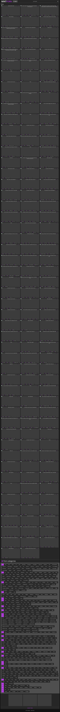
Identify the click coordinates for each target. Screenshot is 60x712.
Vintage (23, 221)
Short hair (3, 673)
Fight (6, 604)
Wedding (30, 687)
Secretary (16, 671)
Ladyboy (18, 636)
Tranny (3, 681)
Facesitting (54, 600)
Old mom (18, 653)
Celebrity (56, 582)
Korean (23, 15)
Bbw (12, 572)
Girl (22, 606)
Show (43, 671)
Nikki (37, 647)
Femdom (17, 600)
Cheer (26, 15)
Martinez (38, 643)
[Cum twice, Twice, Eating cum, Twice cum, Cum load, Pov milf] (49, 455)
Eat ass (56, 188)
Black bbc (55, 80)
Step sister (27, 671)
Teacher (23, 679)
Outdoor (29, 651)
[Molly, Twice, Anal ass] (10, 412)
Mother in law (14, 645)
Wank (39, 687)
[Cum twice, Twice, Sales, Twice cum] (30, 184)
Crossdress (47, 586)
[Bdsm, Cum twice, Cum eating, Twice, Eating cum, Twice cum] (10, 423)
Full (23, 604)
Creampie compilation (5, 588)
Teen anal (32, 679)
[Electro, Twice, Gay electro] (49, 379)
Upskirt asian (49, 134)
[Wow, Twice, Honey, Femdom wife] (10, 434)
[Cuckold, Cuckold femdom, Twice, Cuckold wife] (49, 477)
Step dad (19, 669)
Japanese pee (16, 36)
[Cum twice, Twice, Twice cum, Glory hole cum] (30, 369)
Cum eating (11, 427)
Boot (14, 574)
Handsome (37, 612)
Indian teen (18, 614)
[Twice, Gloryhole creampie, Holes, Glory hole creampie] (49, 401)
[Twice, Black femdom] (10, 97)
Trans (7, 681)
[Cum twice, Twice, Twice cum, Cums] (30, 293)
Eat (2, 156)
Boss (42, 574)
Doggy (51, 594)
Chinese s (35, 286)
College (56, 588)
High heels (27, 612)
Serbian (48, 91)
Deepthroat (31, 594)
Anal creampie (10, 566)
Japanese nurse (51, 626)
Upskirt (6, 683)
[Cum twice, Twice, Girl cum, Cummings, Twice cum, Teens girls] (10, 336)
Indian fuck (37, 614)
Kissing (45, 632)
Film (26, 604)
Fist (37, 600)
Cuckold (42, 481)
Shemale (14, 667)
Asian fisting (29, 570)
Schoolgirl (3, 112)
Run (28, 47)
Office (9, 651)
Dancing (55, 594)
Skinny (31, 667)
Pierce (42, 221)
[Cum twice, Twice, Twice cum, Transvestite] (10, 195)
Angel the (29, 525)
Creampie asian (53, 15)
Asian (9, 564)
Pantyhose (11, 655)
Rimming (19, 663)
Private (26, 657)
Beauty (50, 574)
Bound (23, 492)
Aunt (49, 564)
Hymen (32, 610)
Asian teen (32, 566)
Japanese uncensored (5, 626)
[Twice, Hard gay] (10, 21)
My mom (3, 645)
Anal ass (9, 416)
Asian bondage (4, 570)
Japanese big (40, 628)
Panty (34, 657)
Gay (5, 606)
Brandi (29, 578)
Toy (48, 681)
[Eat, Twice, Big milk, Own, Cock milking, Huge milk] (49, 423)
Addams (10, 570)
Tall (5, 679)
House (47, 612)
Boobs (36, 576)
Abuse (14, 568)
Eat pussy (48, 188)
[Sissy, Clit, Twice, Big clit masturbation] (30, 54)
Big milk (10, 47)
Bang (12, 578)
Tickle (28, 679)
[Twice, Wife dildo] (30, 401)
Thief (28, 681)
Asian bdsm (45, 568)
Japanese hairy (31, 623)
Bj (5, 572)
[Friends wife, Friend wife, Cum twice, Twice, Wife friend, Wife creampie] (30, 97)
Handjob (10, 610)
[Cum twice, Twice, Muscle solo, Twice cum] (49, 314)
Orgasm (17, 651)
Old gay (13, 651)
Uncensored (11, 683)
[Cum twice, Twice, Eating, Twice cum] (49, 54)
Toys (46, 514)
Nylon (6, 647)
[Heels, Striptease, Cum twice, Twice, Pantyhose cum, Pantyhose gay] (49, 260)
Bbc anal (3, 580)
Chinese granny (4, 590)
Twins (41, 308)
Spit (22, 675)
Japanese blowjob (35, 630)
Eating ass (52, 188)
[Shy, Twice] (10, 162)
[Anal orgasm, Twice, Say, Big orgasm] (49, 195)
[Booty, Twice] (10, 401)
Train (11, 681)
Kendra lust (14, 632)
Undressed (55, 91)
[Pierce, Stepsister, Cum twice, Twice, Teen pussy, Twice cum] (49, 217)
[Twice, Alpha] (10, 130)
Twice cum (52, 58)
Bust (51, 91)
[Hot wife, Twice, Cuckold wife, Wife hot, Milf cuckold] (49, 282)
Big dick (8, 578)
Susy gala (30, 210)
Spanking (26, 667)
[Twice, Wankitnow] (10, 444)
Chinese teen (31, 584)
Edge (14, 525)
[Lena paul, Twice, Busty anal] (49, 173)
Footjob (13, 600)
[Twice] (30, 21)
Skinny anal (52, 675)
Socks (3, 677)
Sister (18, 667)
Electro (42, 384)
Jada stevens (42, 145)
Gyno (34, 606)
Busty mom (12, 580)
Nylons (45, 647)
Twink (21, 681)
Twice (8, 15)
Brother (38, 574)
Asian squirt (26, 264)
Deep (3, 123)
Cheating (43, 582)
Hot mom (28, 610)
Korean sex (54, 632)
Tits (14, 681)
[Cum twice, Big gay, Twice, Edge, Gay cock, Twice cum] (10, 520)
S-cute (16, 677)
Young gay (26, 691)
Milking (3, 47)
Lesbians (39, 636)
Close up (27, 586)
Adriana (42, 36)
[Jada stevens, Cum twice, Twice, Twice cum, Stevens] (49, 141)
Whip (17, 687)
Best (21, 580)
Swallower (26, 514)
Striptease (45, 264)
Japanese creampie (47, 15)
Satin (3, 188)
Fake (50, 600)
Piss (15, 655)
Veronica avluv (22, 685)
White (14, 687)
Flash (28, 602)
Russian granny (43, 663)
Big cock (46, 574)
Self (10, 675)
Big (2, 373)
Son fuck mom (42, 675)
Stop (37, 675)
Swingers (14, 675)
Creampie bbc (51, 80)
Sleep (6, 667)
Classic (42, 584)
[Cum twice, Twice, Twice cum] (10, 86)
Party (25, 655)
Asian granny (28, 568)
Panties (22, 657)
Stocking (42, 667)
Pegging (29, 655)
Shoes (45, 669)
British (17, 580)
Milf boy (8, 645)
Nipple (24, 647)
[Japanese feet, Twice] (10, 10)
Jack (50, 628)
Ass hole (52, 514)
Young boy (21, 691)
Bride (26, 574)
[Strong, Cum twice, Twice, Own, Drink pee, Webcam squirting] (49, 238)
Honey (9, 438)
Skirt (27, 673)
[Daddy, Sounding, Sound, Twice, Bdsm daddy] (49, 390)
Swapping (53, 673)
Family (22, 600)
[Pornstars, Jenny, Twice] (30, 238)
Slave (38, 667)
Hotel (39, 610)
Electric (23, 351)
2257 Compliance (28, 710)
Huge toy (6, 481)
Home (49, 610)
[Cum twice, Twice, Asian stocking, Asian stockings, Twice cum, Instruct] (30, 65)
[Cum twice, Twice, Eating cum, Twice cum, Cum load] (10, 238)
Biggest (46, 576)
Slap (3, 671)
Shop (57, 675)
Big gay (49, 112)
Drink (3, 596)
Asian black (18, 568)
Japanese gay (4, 58)
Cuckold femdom (46, 481)
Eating (49, 58)
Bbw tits (33, 145)
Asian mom (19, 570)
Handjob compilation (5, 612)
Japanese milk (4, 621)
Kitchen (41, 632)
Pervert (42, 134)
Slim (49, 673)
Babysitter (42, 578)
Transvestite (15, 199)
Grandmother (18, 608)
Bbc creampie (43, 80)
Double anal (30, 596)
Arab (19, 564)
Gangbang (18, 606)
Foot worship (41, 600)
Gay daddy (8, 608)
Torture (45, 679)
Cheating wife (23, 590)
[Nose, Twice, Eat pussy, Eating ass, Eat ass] (49, 184)
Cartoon (36, 582)
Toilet (19, 679)
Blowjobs (6, 286)
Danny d (17, 596)
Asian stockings (36, 69)
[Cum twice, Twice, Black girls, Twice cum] (49, 65)
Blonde (47, 578)
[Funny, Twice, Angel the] (30, 520)
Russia (23, 663)
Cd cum (34, 557)
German (13, 606)
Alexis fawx (23, 564)
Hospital (42, 612)
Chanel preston (21, 586)
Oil (25, 651)
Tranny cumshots (51, 525)
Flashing (47, 602)
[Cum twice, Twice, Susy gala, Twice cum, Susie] (30, 206)
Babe (49, 576)
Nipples (14, 649)
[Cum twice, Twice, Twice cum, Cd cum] (30, 553)
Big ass (49, 572)
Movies (28, 643)
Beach (7, 574)
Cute (47, 582)
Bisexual (18, 576)
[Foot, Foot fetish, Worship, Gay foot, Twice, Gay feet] (30, 314)
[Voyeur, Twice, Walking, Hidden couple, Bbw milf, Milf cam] (30, 358)
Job (23, 630)
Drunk (15, 594)
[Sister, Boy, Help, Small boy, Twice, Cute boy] (49, 21)
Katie (3, 634)
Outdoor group (45, 651)
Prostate (44, 156)
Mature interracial (11, 145)
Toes (24, 681)
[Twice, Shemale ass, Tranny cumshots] (49, 520)
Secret (7, 677)
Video (27, 685)
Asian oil (27, 566)
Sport (7, 675)
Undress (45, 91)
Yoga (9, 691)
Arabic (14, 570)
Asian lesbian (16, 566)
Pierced (42, 657)
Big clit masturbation (32, 58)
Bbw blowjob (28, 145)
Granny (9, 606)
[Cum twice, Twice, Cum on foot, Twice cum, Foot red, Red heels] (10, 260)
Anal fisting (4, 568)
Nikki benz (14, 647)
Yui (17, 691)
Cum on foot (11, 264)
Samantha (47, 671)
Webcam (21, 687)
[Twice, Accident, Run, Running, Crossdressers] (30, 43)
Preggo (31, 657)
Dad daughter (11, 596)
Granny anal (54, 606)
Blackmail (3, 578)
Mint (6, 1)
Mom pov (23, 643)
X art (8, 689)
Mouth (42, 643)
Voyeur (23, 362)
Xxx (5, 689)
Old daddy (39, 651)
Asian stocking (31, 69)
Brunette (27, 576)
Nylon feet (19, 647)
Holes (51, 405)
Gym (37, 606)
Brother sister (8, 576)
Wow (3, 438)
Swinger (19, 673)
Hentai (6, 610)
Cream (40, 588)
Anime (13, 564)
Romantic (14, 663)
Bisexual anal (41, 576)
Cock (39, 586)
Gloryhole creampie (46, 405)
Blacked (36, 572)
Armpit (50, 566)
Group (25, 606)
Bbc (18, 572)
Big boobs (54, 574)
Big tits (22, 574)
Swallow (30, 669)
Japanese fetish (34, 628)
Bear (34, 574)
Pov (53, 655)
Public (22, 655)
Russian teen (32, 663)
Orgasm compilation (5, 653)
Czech (7, 584)
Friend (56, 602)
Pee (18, 655)
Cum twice (42, 58)
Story (41, 669)
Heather (15, 123)
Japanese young (29, 626)
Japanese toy (28, 630)
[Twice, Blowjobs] (10, 282)
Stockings (49, 669)
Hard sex (51, 123)
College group (25, 584)
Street (26, 675)
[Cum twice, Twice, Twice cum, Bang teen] (30, 227)
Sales (29, 188)
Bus (15, 572)
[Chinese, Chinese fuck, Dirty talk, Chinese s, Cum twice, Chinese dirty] (30, 282)
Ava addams (35, 564)
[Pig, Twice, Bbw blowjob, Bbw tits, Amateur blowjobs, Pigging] (30, 141)
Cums (34, 297)
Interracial (13, 614)
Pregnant (6, 655)
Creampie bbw (11, 590)
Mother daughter (13, 643)
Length (29, 351)
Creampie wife (17, 275)
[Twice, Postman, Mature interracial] (10, 141)
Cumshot (16, 586)
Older (54, 651)
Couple (35, 586)
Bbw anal (31, 572)
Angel (49, 568)
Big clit (3, 576)
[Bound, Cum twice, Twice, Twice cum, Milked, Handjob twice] (30, 488)
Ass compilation (55, 566)
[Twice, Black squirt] (49, 358)
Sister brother (41, 673)
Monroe (25, 36)
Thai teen (36, 681)
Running (32, 47)
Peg (10, 657)
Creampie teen (10, 123)
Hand (48, 156)
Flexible (38, 602)
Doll (22, 594)
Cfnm (38, 584)
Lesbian (6, 636)
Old (5, 651)
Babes (33, 578)
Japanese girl (32, 621)
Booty (3, 405)
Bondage (40, 572)
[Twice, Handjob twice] (10, 510)
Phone (18, 657)
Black (27, 572)
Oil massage (27, 653)
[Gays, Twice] (49, 488)
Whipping (35, 687)
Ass (16, 564)
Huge (52, 610)
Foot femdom (33, 602)
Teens (53, 679)
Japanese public (11, 630)
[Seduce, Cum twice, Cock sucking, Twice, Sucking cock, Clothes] (49, 412)
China (14, 582)
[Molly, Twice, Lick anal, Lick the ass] (10, 249)
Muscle (7, 643)
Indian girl (23, 614)
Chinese (23, 286)
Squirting (6, 36)
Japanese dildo (4, 623)
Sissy (22, 58)
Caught (12, 588)
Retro (48, 663)
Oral (22, 653)
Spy (45, 667)
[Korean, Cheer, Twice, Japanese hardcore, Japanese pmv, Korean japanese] (30, 10)
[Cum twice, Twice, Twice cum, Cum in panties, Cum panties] (30, 455)
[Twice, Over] (30, 499)
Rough (52, 663)
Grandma (41, 606)
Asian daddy (52, 156)
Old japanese (34, 651)
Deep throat (37, 594)
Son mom (11, 677)
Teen (8, 679)
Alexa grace (29, 564)
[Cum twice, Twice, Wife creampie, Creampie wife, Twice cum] (10, 271)
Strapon (12, 671)
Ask (5, 460)
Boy (3, 574)
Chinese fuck (27, 286)
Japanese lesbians (11, 628)
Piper (38, 657)
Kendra (49, 632)
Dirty (6, 596)
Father (46, 600)
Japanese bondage (53, 621)
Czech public (44, 588)
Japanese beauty (25, 621)
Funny (22, 525)
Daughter (10, 592)
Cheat (31, 586)
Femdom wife (13, 438)
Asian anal (40, 564)
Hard (15, 612)
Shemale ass (45, 525)
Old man (21, 651)
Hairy (14, 610)
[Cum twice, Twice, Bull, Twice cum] (30, 379)
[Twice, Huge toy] (10, 477)
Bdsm (3, 427)
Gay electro (48, 384)
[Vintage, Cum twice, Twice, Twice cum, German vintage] (30, 217)
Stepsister (45, 221)
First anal (51, 602)
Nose (41, 188)
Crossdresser (19, 584)
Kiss (18, 632)
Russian (9, 663)
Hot (36, 610)
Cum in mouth (47, 584)
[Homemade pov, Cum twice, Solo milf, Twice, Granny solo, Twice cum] (49, 347)
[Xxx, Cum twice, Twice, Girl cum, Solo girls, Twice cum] (30, 531)
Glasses (3, 608)
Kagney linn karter (35, 632)
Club (15, 588)
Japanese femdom (11, 623)
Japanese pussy (22, 626)
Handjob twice (33, 36)
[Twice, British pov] (10, 553)
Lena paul (34, 636)
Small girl (30, 675)
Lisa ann (10, 636)
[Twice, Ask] (10, 455)
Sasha (45, 673)
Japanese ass (17, 626)
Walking (29, 362)
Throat (32, 681)
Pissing (44, 655)
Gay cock (17, 525)
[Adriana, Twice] (49, 32)
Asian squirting (31, 264)
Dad (41, 156)
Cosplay (10, 582)
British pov (6, 557)
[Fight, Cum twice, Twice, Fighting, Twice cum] (10, 325)
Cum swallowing (36, 427)
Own (50, 427)
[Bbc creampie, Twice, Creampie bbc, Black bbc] (49, 75)
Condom (32, 588)
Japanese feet (4, 15)
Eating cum (13, 156)
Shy (2, 167)
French (14, 604)
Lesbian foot (24, 636)
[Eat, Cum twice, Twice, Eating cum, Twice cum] (10, 151)
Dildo (11, 594)
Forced (30, 600)
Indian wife (43, 614)
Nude (33, 647)
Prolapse (14, 657)
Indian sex (28, 614)
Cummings (14, 340)
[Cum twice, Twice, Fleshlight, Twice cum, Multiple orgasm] (10, 542)
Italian (33, 614)
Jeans (12, 626)
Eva (9, 598)
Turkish (41, 681)
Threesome (37, 679)
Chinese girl (4, 586)
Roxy (5, 663)
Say (49, 199)
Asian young (46, 123)
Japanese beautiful (18, 630)
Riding (27, 663)
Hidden (18, 610)
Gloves (49, 606)
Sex (37, 669)
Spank (22, 667)
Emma (21, 598)
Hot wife (42, 286)
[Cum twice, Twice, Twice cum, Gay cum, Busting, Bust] (10, 531)
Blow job (53, 576)
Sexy (15, 673)
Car (10, 584)
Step (7, 669)
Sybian (19, 675)
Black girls (49, 69)
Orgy (50, 651)
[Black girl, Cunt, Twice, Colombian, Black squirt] (49, 336)
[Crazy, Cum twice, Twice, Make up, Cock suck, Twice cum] (10, 390)
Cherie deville (27, 588)
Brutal (25, 578)
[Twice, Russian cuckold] (10, 173)
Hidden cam (44, 610)
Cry (36, 588)
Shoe (26, 669)
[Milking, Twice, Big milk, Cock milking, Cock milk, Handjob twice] (10, 43)
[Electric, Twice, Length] (30, 347)
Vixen (13, 685)
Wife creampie (12, 275)
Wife (5, 687)
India (9, 614)
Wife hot (53, 286)
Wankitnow (12, 188)
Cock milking (14, 47)
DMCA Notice (32, 710)
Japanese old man (19, 628)
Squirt (3, 36)
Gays (41, 492)
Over (25, 503)
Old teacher (13, 112)
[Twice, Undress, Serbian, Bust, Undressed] (49, 86)
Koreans (22, 632)
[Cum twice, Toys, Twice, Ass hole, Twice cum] (49, 510)
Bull (29, 384)
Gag (27, 608)
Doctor (3, 594)
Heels (41, 264)
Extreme (17, 598)
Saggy (54, 669)
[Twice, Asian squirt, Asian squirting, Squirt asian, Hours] (30, 260)
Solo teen (7, 671)
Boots (56, 572)
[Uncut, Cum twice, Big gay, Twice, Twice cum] (49, 108)
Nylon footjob (4, 649)
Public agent (49, 655)
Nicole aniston (29, 647)
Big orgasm (52, 199)
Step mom (50, 667)
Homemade (23, 610)
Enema (6, 598)
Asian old (42, 123)
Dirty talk (31, 286)
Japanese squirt (11, 36)
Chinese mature (20, 588)
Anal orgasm (42, 199)
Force (33, 600)
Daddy (6, 592)
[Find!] (57, 1)
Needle (41, 647)
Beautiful (30, 574)
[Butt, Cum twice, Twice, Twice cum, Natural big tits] (10, 217)
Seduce (42, 416)
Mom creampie (52, 643)
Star (8, 673)
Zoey (22, 36)
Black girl (42, 340)
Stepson (24, 673)
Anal (5, 564)
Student (14, 669)
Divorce (45, 438)
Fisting (26, 600)
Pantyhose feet (47, 657)
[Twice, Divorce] (49, 434)
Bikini (56, 578)
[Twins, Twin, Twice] (49, 303)
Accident (26, 47)
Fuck (24, 602)
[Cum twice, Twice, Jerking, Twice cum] (49, 542)
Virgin (6, 685)
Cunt (45, 340)
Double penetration (23, 596)
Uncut (42, 112)
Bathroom (16, 578)
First (3, 604)
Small (23, 669)
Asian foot (4, 566)
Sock (51, 671)
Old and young (8, 112)
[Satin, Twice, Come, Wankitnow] (10, 184)
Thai (12, 679)
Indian (6, 614)
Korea (6, 632)
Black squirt (45, 362)
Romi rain (37, 663)
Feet (9, 600)
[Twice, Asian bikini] (30, 325)
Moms (3, 643)
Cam (3, 584)
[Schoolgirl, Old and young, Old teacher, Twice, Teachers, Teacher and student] (10, 108)
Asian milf (9, 568)
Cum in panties (35, 460)
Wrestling (26, 687)
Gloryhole (23, 608)
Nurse (9, 647)
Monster (19, 643)
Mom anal (46, 643)
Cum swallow (23, 427)
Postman (6, 145)
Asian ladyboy (54, 568)
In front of (48, 614)
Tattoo (45, 681)
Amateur (42, 566)
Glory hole (36, 608)
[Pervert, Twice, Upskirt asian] (49, 130)
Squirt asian (36, 264)
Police (3, 657)
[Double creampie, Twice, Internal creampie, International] (49, 249)
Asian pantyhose (54, 564)
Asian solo (24, 570)
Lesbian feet (29, 636)
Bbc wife (23, 576)
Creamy (43, 586)
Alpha (6, 134)
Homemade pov (43, 351)
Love (50, 636)
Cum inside (53, 584)
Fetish (3, 602)
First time (12, 602)
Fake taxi (7, 602)
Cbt (32, 582)
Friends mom (19, 604)
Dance (8, 594)
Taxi (41, 679)
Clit (24, 58)
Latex (14, 636)
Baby (10, 574)
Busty (8, 580)
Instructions (54, 210)
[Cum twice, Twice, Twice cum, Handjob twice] (10, 358)
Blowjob (18, 574)
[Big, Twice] (10, 369)
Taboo (16, 679)
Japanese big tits (18, 623)
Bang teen (34, 232)
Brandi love (22, 572)
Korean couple (28, 632)
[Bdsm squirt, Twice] (49, 162)
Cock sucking (50, 416)
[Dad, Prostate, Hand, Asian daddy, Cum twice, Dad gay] (49, 151)
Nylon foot (49, 647)
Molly (3, 416)
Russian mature (4, 665)
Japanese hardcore (33, 15)
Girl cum (11, 340)
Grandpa (29, 606)
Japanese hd (46, 628)
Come (9, 188)
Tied (49, 679)
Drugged (26, 594)
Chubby (42, 15)
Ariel (46, 566)
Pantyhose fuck (39, 655)
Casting (51, 582)
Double (19, 594)
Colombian (51, 340)
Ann (23, 566)
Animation (45, 564)
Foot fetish (17, 602)
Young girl (13, 691)
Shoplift (3, 675)
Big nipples (37, 578)
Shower (12, 673)
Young (6, 691)
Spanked (32, 671)
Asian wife (54, 123)
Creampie (18, 582)
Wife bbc (9, 687)
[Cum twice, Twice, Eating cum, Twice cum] (10, 206)
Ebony (13, 598)
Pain (7, 657)
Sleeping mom (38, 671)
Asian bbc (33, 568)
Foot (5, 600)
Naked (10, 649)
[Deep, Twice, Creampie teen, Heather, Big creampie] (10, 119)
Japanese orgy (4, 628)
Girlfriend (31, 608)
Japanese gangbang (19, 621)
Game (45, 606)
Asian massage (39, 568)
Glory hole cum (35, 373)
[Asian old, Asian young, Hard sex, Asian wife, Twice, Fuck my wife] (49, 119)
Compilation (24, 582)
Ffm (29, 604)
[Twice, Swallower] (30, 510)
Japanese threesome (26, 628)
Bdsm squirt (42, 167)
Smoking (55, 671)
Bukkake (14, 576)
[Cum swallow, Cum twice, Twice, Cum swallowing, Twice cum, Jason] (30, 423)
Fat (21, 602)
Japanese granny (11, 621)
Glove (13, 608)
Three (56, 679)
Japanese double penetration (11, 58)
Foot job (42, 602)
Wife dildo (26, 405)
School (3, 669)
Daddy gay (46, 594)
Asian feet (37, 566)
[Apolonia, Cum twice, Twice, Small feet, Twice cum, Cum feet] (30, 249)
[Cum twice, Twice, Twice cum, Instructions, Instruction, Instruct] (49, 206)
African (23, 568)
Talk (17, 681)
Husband (22, 612)
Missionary (33, 643)
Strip (31, 673)
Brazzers (45, 572)
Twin (44, 308)
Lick (53, 636)
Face (10, 604)
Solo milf (52, 351)
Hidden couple (33, 362)
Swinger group (22, 671)
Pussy (34, 655)
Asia (20, 566)
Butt (3, 221)
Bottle (32, 576)
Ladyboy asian (45, 636)
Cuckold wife (49, 286)
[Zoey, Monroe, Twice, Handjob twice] (30, 32)
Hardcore (32, 612)
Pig (22, 145)
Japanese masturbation (37, 626)
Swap (34, 669)
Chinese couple (50, 588)
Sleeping (9, 667)
